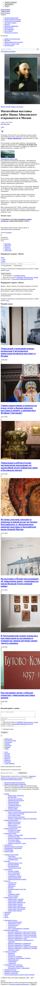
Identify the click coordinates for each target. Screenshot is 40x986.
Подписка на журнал (11, 32)
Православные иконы (11, 820)
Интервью (7, 912)
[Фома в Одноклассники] (10, 740)
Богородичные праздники (16, 817)
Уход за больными (14, 872)
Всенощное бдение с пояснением (18, 968)
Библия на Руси (13, 807)
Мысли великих (13, 896)
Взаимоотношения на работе (17, 879)
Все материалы (9, 29)
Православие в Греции (15, 904)
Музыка (10, 887)
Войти (13, 51)
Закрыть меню (5, 11)
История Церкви (13, 864)
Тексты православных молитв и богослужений (19, 974)
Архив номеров (9, 763)
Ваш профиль (9, 4)
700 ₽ (2, 257)
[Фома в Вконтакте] (8, 739)
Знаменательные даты (15, 863)
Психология (8, 869)
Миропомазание (13, 960)
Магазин (7, 753)
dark (5, 124)
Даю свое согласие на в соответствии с (19, 278)
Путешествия (8, 850)
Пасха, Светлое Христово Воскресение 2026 (22, 812)
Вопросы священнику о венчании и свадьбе (22, 933)
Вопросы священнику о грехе (17, 938)
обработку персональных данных (27, 277)
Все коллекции (9, 45)
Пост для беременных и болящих (18, 928)
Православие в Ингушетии (16, 907)
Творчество (8, 250)
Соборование (12, 961)
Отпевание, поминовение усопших (19, 958)
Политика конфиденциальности (14, 782)
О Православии (13, 859)
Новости (7, 24)
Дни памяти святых (14, 815)
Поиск (7, 6)
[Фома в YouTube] (7, 745)
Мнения (7, 914)
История (7, 861)
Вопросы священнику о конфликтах (19, 943)
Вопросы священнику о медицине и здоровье (22, 948)
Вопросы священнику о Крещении (19, 945)
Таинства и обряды (10, 951)
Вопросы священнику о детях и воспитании (22, 838)
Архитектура (12, 882)
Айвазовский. (9, 159)
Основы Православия (11, 18)
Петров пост (12, 927)
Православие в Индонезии (16, 909)
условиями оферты (19, 275)
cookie (21, 786)
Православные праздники (12, 810)
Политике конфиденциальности (19, 984)
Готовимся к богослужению (13, 965)
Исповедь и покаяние (15, 956)
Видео (6, 917)
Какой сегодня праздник (12, 39)
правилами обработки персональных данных (18, 777)
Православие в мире (10, 897)
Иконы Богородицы (14, 822)
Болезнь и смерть (13, 871)
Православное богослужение (13, 42)
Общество (7, 249)
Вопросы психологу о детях (17, 843)
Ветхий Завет (12, 797)
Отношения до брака (14, 876)
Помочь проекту (6, 273)
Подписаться (22, 773)
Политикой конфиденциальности (22, 279)
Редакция (8, 232)
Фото (6, 915)
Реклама (7, 755)
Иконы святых (12, 825)
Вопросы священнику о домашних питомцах (22, 937)
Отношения (8, 845)
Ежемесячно (18, 265)
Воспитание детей (10, 833)
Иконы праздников (14, 823)
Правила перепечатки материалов (15, 784)
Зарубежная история (14, 868)
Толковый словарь (14, 894)
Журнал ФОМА (6, 106)
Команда (7, 758)
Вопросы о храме (13, 950)
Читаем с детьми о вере (11, 44)
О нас (6, 752)
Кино (10, 891)
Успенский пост (13, 925)
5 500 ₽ (3, 262)
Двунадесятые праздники (16, 813)
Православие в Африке (15, 900)
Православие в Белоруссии (16, 902)
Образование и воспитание (13, 848)
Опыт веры (11, 856)
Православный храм (10, 828)
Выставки (20, 106)
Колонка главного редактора (13, 846)
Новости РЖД (8, 851)
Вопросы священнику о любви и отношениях (22, 946)
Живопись (7, 245)
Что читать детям (13, 840)
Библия (6, 794)
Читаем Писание (13, 804)
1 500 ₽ (3, 259)
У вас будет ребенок (14, 841)
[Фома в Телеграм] (8, 742)
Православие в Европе (15, 905)
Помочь (7, 9)
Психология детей (14, 836)
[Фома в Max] (6, 749)
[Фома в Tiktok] (7, 744)
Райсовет (7, 40)
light (2, 124)
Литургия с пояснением (15, 966)
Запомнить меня (8, 729)
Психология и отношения (12, 21)
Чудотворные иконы (14, 827)
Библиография (12, 808)
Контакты (7, 757)
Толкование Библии (14, 805)
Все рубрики (8, 31)
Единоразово (7, 265)
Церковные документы (11, 971)
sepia (8, 124)
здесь (7, 270)
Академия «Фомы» (10, 23)
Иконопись (11, 886)
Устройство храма (14, 832)
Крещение (11, 953)
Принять (33, 984)
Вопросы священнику (11, 26)
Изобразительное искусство (17, 889)
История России (13, 866)
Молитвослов (8, 27)
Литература (12, 884)
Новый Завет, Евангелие (16, 795)
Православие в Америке (16, 899)
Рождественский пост (15, 922)
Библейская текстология (16, 800)
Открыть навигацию (10, 2)
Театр (10, 892)
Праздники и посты (10, 920)
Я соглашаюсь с (14, 275)
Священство (12, 963)
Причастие (11, 955)
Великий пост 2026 (14, 923)
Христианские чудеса (15, 858)
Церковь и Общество (11, 973)
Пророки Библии (13, 802)
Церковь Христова (10, 969)
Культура (7, 247)
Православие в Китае (15, 910)
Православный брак (14, 877)
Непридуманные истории (12, 19)
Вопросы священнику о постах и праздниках (22, 818)
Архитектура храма (14, 830)
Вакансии (7, 760)
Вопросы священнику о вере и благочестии (22, 932)
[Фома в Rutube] (7, 747)
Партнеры (7, 762)
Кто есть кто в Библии (15, 799)
